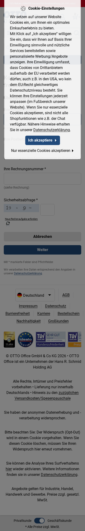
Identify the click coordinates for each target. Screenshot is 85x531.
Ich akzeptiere (40, 140)
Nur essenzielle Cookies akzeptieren (40, 150)
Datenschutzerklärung (51, 130)
